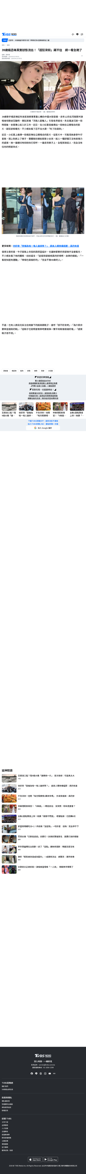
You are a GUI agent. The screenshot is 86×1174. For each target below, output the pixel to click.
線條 (35, 371)
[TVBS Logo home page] (9, 34)
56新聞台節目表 (7, 1089)
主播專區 (5, 1131)
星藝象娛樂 (6, 1134)
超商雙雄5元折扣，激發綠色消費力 (43, 393)
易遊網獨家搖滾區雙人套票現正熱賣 (43, 383)
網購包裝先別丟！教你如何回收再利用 (43, 398)
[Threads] (41, 1073)
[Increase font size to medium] (73, 34)
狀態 (28, 371)
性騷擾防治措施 (7, 1104)
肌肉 (21, 371)
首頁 (3, 45)
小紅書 (50, 371)
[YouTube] (49, 1073)
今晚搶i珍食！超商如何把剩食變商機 (43, 395)
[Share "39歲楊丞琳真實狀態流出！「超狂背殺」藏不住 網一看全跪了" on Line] (77, 34)
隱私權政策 (6, 1101)
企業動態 (5, 1125)
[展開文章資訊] (82, 56)
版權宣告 (5, 1110)
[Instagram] (45, 1073)
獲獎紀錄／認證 (7, 1150)
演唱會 (5, 371)
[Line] (36, 1073)
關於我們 (5, 1086)
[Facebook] (32, 1073)
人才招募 (5, 1128)
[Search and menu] (82, 34)
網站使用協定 (6, 1107)
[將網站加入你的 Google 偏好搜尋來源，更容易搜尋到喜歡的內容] (43, 428)
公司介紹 (5, 1122)
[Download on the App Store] (35, 1159)
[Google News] (54, 1073)
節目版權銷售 (6, 1138)
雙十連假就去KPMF (43, 380)
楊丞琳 (14, 371)
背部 (42, 371)
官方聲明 (5, 1147)
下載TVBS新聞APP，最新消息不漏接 (43, 421)
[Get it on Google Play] (50, 1159)
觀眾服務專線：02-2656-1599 (43, 1067)
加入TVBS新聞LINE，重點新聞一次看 (43, 424)
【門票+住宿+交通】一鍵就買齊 (43, 386)
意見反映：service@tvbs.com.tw (43, 1065)
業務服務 (5, 1144)
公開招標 (5, 1141)
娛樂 (8, 45)
